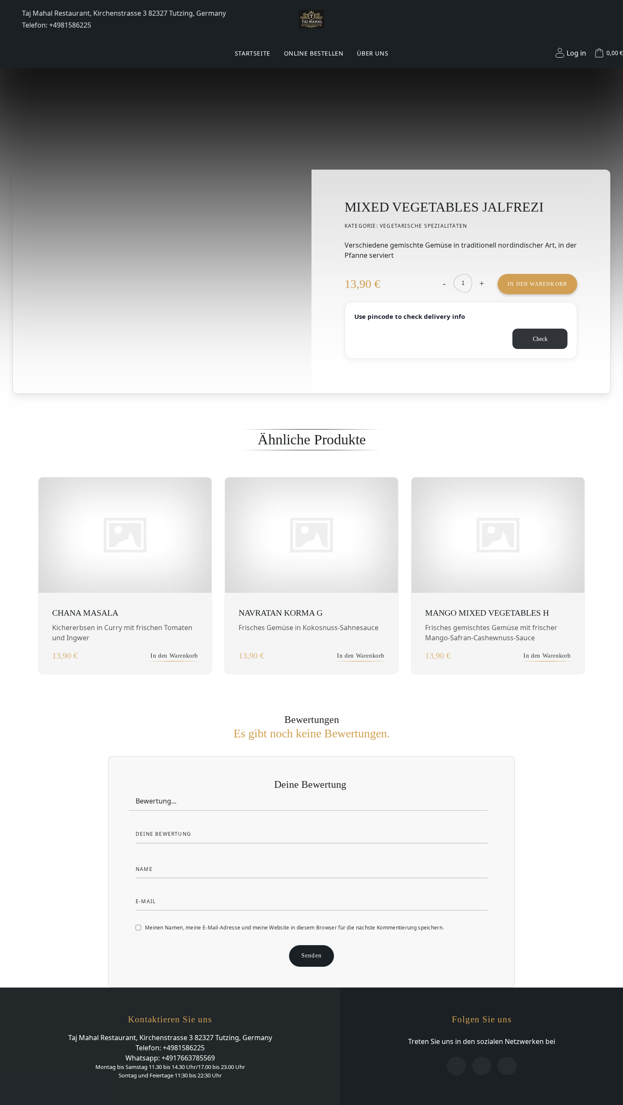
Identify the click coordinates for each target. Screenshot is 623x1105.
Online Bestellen (314, 53)
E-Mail (146, 901)
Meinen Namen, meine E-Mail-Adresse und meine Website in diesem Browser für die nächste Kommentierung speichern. (294, 927)
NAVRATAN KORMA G (281, 612)
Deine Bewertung (311, 784)
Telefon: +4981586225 (56, 25)
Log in (576, 53)
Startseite (252, 53)
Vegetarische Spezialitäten (423, 225)
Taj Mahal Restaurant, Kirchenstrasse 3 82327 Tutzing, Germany (124, 13)
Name (145, 869)
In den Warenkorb (537, 284)
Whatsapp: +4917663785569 (170, 1058)
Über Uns (372, 53)
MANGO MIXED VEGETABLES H (487, 612)
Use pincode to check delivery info (409, 316)
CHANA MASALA (85, 612)
